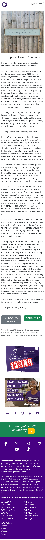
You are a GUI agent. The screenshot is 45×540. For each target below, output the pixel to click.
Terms (4, 525)
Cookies (4, 531)
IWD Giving (29, 502)
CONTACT (31, 318)
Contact (4, 534)
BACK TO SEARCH (12, 320)
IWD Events (29, 504)
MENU (35, 4)
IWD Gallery (6, 515)
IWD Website (7, 523)
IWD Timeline (7, 518)
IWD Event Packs (8, 510)
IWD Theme (6, 504)
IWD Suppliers (30, 510)
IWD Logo (28, 518)
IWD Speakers (30, 507)
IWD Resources (8, 507)
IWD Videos (6, 513)
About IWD (6, 502)
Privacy (4, 528)
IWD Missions (30, 513)
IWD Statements (31, 515)
